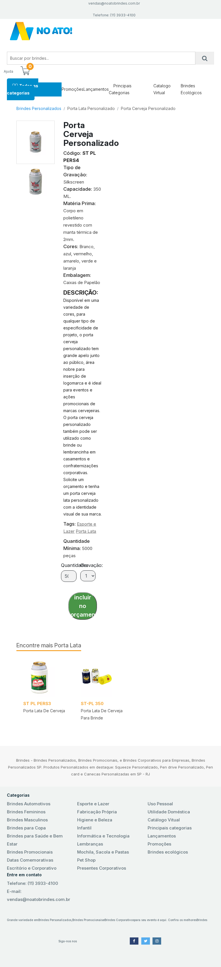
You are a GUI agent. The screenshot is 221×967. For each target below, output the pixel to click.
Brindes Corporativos (119, 920)
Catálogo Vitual (164, 820)
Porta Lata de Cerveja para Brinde (102, 714)
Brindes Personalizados (38, 108)
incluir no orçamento (84, 606)
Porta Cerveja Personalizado (148, 108)
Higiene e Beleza (94, 820)
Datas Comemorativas (30, 860)
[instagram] (157, 941)
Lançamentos (96, 89)
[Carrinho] (25, 71)
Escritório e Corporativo (31, 868)
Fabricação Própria (97, 811)
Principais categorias (170, 828)
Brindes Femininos (26, 811)
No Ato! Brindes (110, 31)
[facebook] (134, 941)
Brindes (202, 920)
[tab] (36, 180)
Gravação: (91, 565)
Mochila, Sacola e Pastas (103, 852)
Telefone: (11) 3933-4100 (32, 883)
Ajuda (8, 71)
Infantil (84, 828)
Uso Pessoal (160, 803)
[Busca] (204, 58)
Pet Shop (86, 860)
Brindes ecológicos (168, 852)
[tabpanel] (45, 695)
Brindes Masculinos (27, 820)
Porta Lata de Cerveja (44, 710)
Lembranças (90, 844)
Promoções (72, 89)
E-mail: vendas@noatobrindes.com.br (38, 895)
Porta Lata (86, 531)
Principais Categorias (120, 89)
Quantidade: (74, 565)
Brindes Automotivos (28, 803)
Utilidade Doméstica (169, 811)
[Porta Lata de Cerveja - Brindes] (45, 677)
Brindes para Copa (26, 828)
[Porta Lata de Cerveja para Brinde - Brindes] (103, 677)
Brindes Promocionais (30, 852)
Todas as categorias (22, 89)
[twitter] (145, 941)
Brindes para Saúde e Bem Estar (35, 840)
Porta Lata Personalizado (91, 108)
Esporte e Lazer (93, 803)
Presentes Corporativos (101, 868)
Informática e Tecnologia (103, 836)
